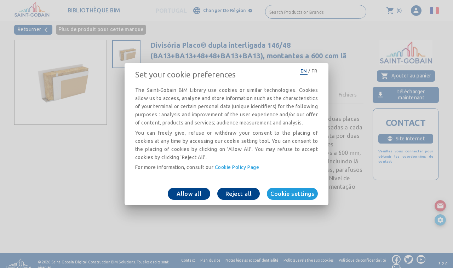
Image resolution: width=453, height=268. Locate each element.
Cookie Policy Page (237, 167)
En (303, 70)
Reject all (238, 194)
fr (314, 70)
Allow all (189, 194)
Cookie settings (292, 194)
